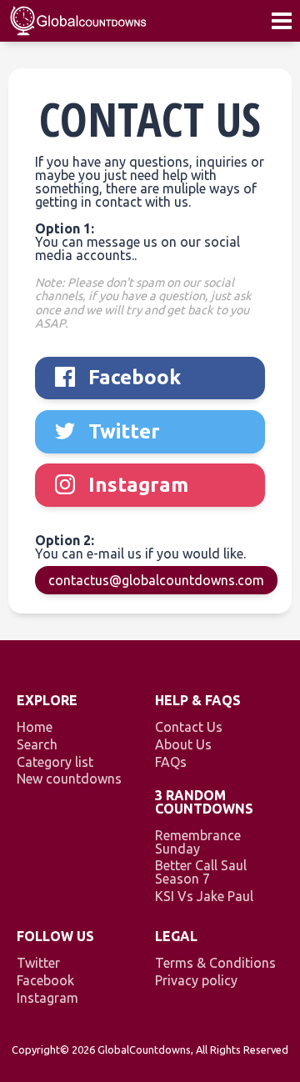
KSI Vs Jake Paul (204, 896)
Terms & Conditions (215, 962)
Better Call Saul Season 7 (201, 872)
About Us (183, 744)
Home (34, 726)
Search (37, 744)
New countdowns (69, 778)
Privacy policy (196, 980)
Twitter (38, 962)
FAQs (171, 761)
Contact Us (188, 726)
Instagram (47, 997)
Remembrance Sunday (198, 842)
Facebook (45, 980)
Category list (55, 761)
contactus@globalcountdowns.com (156, 580)
